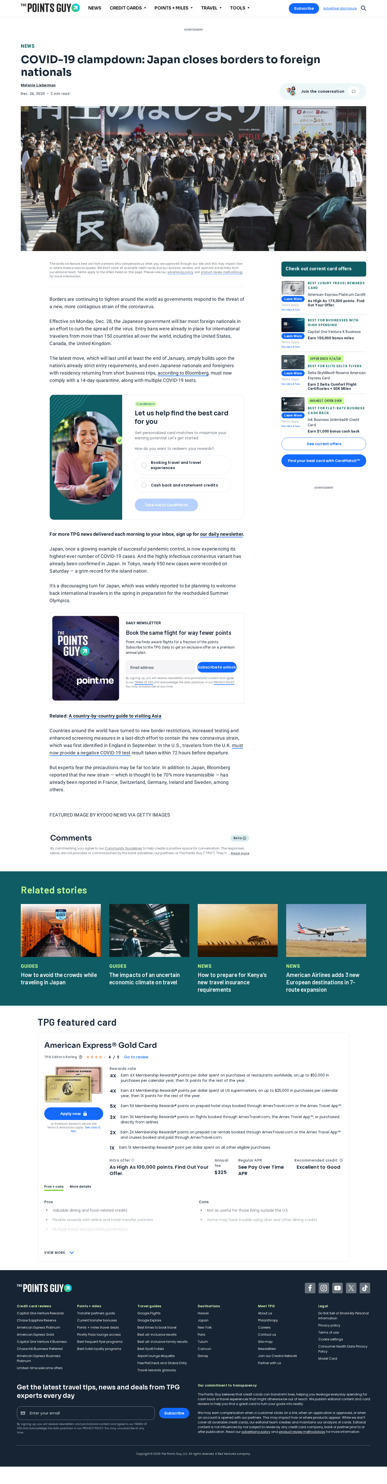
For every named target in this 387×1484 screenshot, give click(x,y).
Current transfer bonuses (97, 1320)
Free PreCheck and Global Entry (162, 1363)
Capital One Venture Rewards (40, 1313)
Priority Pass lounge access (99, 1334)
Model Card (327, 1358)
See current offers (324, 443)
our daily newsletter (221, 534)
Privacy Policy (224, 682)
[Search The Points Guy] (363, 7)
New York (205, 1327)
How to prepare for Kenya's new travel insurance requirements (232, 982)
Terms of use (328, 1332)
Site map (265, 1341)
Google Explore (149, 1320)
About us (265, 1313)
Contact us (267, 1334)
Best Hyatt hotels (150, 1349)
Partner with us (269, 1363)
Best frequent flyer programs (100, 1341)
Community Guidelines (123, 848)
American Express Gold (35, 1334)
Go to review (136, 1057)
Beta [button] (237, 839)
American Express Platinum (38, 1327)
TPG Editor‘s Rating (60, 1057)
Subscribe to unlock (216, 667)
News (27, 46)
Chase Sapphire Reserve (36, 1320)
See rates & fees (290, 309)
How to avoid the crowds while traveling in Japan (59, 978)
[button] (132, 1160)
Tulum (203, 1341)
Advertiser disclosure (340, 8)
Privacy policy (329, 1325)
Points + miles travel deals (98, 1327)
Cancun (204, 1349)
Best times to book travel (156, 1327)
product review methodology (222, 272)
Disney (203, 1356)
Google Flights (149, 1313)
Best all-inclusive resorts (157, 1334)
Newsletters (267, 1349)
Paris (201, 1334)
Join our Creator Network (277, 1356)
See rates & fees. (85, 1129)
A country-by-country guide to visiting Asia (115, 716)
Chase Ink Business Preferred (40, 1349)
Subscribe (304, 8)
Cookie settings (330, 1339)
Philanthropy (268, 1320)
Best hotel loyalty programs (99, 1349)
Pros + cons (53, 1187)
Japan (203, 1320)
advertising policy (180, 272)
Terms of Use (144, 682)
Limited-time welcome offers (40, 1368)
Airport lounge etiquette (156, 1356)
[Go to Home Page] (50, 7)
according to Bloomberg (183, 373)
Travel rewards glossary (156, 1370)
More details (80, 1187)
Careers (264, 1327)
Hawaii (203, 1313)
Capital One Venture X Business (42, 1341)
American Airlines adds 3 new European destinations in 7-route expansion (323, 982)
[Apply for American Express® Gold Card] (73, 1084)
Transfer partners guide (96, 1313)
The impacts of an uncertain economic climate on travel (144, 978)
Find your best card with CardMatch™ (324, 460)
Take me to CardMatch (166, 505)
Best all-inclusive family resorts (162, 1341)
